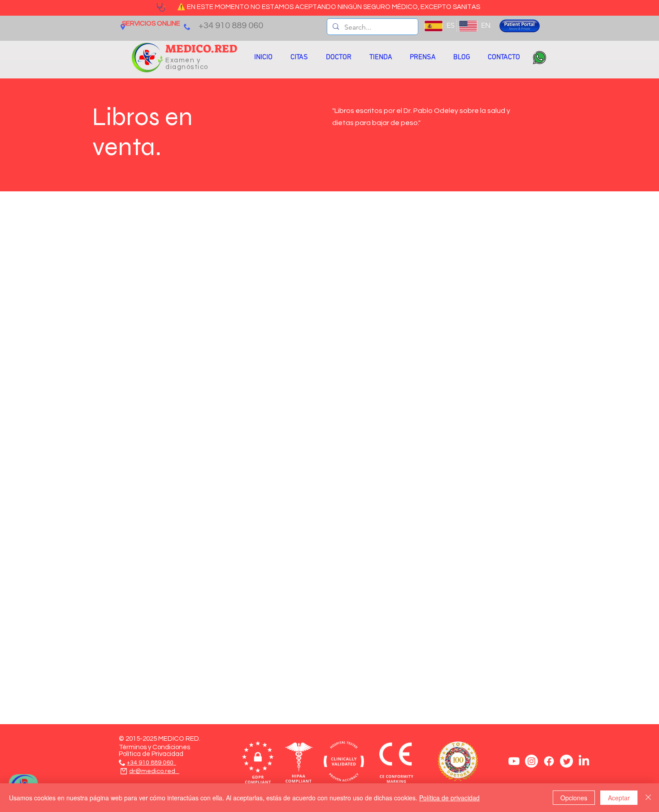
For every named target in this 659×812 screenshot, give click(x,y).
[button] (338, 57)
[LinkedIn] (583, 761)
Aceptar (619, 797)
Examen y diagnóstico (186, 63)
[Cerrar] (648, 797)
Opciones (573, 797)
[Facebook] (548, 761)
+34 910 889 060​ (231, 25)
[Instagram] (531, 761)
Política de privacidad (449, 797)
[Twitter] (566, 761)
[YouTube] (513, 761)
